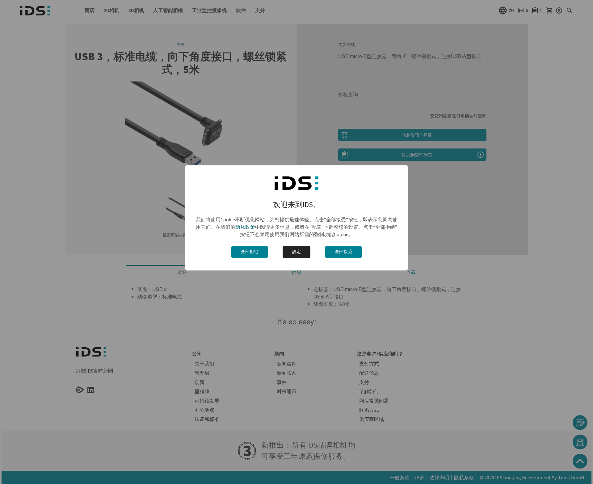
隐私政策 (245, 227)
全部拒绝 (249, 252)
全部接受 (343, 252)
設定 (296, 252)
